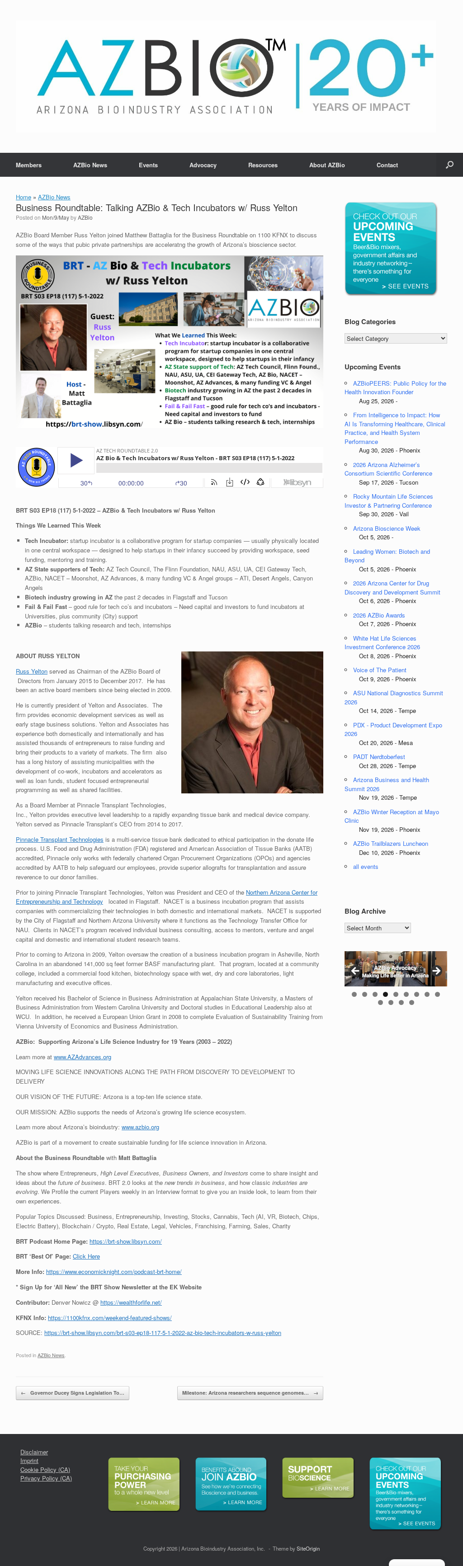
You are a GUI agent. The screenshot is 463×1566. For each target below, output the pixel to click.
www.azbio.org (140, 1127)
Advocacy (203, 164)
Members (29, 164)
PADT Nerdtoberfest (379, 756)
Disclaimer (34, 1452)
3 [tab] (375, 994)
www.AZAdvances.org (82, 1056)
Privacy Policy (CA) (46, 1478)
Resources (263, 164)
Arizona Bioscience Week (386, 528)
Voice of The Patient (379, 669)
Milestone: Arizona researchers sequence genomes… (250, 1392)
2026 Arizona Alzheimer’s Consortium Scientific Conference (388, 469)
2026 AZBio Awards (379, 615)
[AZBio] (226, 76)
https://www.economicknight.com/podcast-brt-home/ (114, 1271)
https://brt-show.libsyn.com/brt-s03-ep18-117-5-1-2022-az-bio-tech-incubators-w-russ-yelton (162, 1332)
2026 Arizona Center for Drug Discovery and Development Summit (392, 587)
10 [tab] (380, 1002)
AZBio (85, 217)
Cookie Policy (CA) (45, 1469)
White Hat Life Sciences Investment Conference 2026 (382, 642)
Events (148, 164)
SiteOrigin (308, 1548)
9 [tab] (437, 994)
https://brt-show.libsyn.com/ (126, 1241)
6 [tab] (406, 994)
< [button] (356, 971)
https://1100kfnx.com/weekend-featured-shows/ (110, 1317)
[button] (449, 165)
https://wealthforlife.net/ (131, 1302)
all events (365, 866)
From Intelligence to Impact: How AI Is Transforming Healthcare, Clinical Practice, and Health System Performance (395, 428)
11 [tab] (390, 1002)
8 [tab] (427, 994)
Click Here (86, 1256)
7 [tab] (416, 994)
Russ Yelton (31, 671)
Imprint (29, 1460)
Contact (387, 164)
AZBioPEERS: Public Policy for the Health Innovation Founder (395, 387)
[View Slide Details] (396, 968)
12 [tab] (401, 1002)
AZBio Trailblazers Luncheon (390, 843)
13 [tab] (411, 1002)
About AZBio (327, 164)
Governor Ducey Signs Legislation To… (72, 1392)
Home (23, 197)
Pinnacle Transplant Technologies (60, 839)
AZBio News (90, 164)
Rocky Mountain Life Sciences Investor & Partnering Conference (389, 500)
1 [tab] (354, 994)
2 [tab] (364, 994)
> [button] (436, 971)
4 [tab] (385, 994)
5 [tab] (395, 994)
